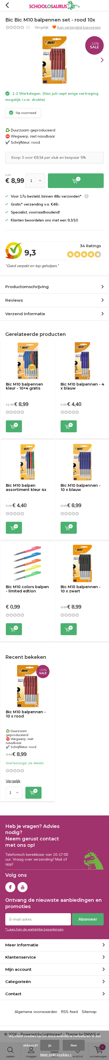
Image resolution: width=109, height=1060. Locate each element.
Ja (49, 1045)
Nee (74, 1045)
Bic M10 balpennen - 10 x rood (26, 714)
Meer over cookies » (55, 1055)
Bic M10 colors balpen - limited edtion (27, 588)
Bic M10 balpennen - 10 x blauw (81, 487)
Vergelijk (42, 27)
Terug (7, 5)
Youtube (22, 887)
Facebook (10, 887)
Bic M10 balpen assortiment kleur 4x (26, 487)
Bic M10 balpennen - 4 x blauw (82, 386)
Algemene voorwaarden (36, 1011)
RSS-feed (69, 1011)
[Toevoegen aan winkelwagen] (76, 180)
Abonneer (87, 919)
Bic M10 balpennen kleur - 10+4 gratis (24, 386)
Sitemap (89, 1011)
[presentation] (98, 60)
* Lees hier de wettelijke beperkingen (34, 929)
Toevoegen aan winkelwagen (14, 426)
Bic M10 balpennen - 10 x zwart (81, 588)
